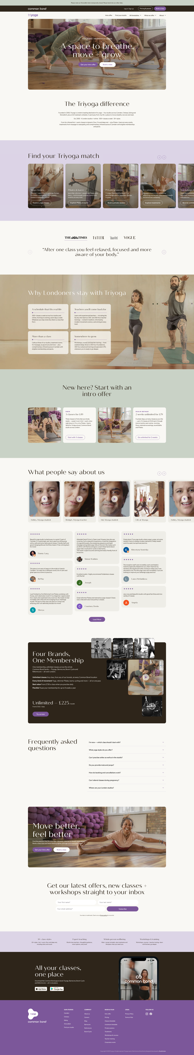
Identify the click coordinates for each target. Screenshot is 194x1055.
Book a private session (116, 203)
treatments (63, 124)
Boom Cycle (88, 1031)
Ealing (131, 113)
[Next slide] (164, 157)
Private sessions (109, 1028)
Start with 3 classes (75, 437)
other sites (119, 3)
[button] (145, 677)
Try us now (40, 714)
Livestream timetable (111, 1024)
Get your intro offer (88, 64)
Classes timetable (110, 1021)
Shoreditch (63, 115)
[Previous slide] (159, 157)
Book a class (160, 8)
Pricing (107, 1017)
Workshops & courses (111, 1035)
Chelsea (125, 113)
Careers (86, 1017)
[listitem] (75, 238)
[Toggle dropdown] (140, 15)
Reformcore (88, 1028)
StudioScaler (162, 1051)
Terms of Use (129, 1017)
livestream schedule (81, 115)
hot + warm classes (79, 122)
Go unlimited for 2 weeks (147, 437)
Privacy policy (103, 915)
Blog (85, 1021)
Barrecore (87, 1024)
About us (87, 1014)
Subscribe (123, 909)
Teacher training (110, 1039)
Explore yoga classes (41, 203)
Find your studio (121, 15)
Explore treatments (152, 203)
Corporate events (110, 1042)
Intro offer (108, 15)
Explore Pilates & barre (79, 203)
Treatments (108, 1031)
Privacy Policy (129, 1014)
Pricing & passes (145, 8)
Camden (119, 113)
